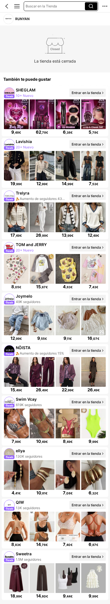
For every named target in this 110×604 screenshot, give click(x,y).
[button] (7, 6)
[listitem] (55, 111)
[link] (8, 19)
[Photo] (9, 93)
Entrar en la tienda (86, 92)
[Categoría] (17, 6)
